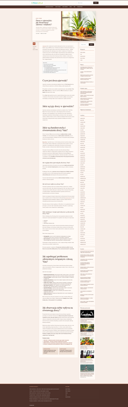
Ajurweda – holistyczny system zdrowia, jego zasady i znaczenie (56, 340)
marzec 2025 (82, 149)
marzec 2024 (82, 162)
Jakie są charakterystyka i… (48, 66)
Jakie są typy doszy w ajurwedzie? (50, 65)
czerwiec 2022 (82, 184)
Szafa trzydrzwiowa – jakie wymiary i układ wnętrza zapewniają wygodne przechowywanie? (86, 92)
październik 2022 (83, 178)
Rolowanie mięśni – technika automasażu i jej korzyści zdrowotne (87, 268)
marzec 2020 (82, 234)
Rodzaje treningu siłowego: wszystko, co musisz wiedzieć (86, 82)
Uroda (71, 6)
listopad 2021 (82, 195)
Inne (74, 6)
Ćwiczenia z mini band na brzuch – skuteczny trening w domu (85, 79)
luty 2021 (81, 213)
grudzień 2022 (82, 176)
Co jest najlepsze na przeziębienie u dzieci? (86, 292)
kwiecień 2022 (82, 186)
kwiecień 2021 (82, 209)
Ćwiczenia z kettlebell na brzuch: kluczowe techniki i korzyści (85, 281)
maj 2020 (81, 230)
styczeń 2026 (82, 131)
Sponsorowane (79, 6)
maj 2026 (81, 124)
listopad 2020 (82, 219)
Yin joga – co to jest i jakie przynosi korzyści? (86, 72)
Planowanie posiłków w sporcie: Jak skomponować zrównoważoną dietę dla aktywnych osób (86, 360)
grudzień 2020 (82, 217)
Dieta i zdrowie (65, 6)
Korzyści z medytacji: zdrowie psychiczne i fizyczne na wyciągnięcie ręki (58, 344)
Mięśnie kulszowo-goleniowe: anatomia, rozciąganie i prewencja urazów (86, 75)
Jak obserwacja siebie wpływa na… (50, 72)
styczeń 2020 (82, 238)
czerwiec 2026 (82, 122)
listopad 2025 (82, 135)
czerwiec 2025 (82, 145)
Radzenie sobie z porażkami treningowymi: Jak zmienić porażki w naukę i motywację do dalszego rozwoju (87, 319)
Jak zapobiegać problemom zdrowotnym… (51, 71)
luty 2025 (81, 151)
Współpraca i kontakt (49, 6)
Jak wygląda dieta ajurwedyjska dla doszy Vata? (52, 67)
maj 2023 (81, 172)
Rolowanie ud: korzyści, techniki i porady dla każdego (86, 295)
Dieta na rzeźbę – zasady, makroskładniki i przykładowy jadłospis (87, 302)
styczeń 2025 (82, 153)
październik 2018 (83, 242)
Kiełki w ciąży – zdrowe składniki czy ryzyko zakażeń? (86, 274)
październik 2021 (83, 197)
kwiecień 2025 (82, 147)
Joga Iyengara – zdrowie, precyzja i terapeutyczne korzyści (55, 341)
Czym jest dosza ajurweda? (48, 64)
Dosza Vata (45, 142)
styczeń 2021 (82, 215)
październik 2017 (83, 244)
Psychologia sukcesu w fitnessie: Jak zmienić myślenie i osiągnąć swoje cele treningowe (86, 68)
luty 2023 (81, 174)
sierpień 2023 (82, 170)
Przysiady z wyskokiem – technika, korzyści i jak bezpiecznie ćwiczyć (41, 400)
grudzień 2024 (82, 155)
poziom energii (68, 197)
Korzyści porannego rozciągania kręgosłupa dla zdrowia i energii (85, 278)
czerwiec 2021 (82, 205)
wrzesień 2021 (82, 199)
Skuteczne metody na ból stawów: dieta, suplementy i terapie (86, 346)
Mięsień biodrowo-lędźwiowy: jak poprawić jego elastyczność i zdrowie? (58, 342)
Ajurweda (44, 46)
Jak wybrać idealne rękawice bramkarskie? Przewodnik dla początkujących (85, 263)
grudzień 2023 (82, 166)
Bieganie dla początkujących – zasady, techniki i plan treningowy (86, 298)
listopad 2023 (82, 168)
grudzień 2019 (82, 240)
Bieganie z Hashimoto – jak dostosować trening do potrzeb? (86, 288)
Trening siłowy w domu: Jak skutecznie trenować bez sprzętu (86, 260)
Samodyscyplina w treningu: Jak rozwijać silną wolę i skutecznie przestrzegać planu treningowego (87, 255)
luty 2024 (81, 164)
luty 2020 (81, 236)
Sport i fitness (57, 6)
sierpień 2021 (82, 201)
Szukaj (91, 44)
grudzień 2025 (82, 133)
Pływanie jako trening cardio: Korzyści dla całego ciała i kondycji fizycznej (87, 252)
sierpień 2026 (82, 118)
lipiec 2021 (82, 203)
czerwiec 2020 (82, 228)
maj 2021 (81, 207)
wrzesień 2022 (82, 180)
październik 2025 (83, 137)
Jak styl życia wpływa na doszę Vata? (51, 68)
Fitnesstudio (32, 405)
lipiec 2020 (82, 226)
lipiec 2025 (82, 143)
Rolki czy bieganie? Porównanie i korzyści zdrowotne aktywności (87, 285)
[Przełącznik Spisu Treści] (65, 63)
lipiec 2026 (82, 120)
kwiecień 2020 (82, 232)
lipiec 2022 (82, 182)
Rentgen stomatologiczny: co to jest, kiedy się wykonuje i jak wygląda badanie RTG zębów (44, 398)
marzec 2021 (82, 211)
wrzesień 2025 (82, 139)
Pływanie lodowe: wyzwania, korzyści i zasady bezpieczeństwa (86, 271)
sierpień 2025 (82, 141)
